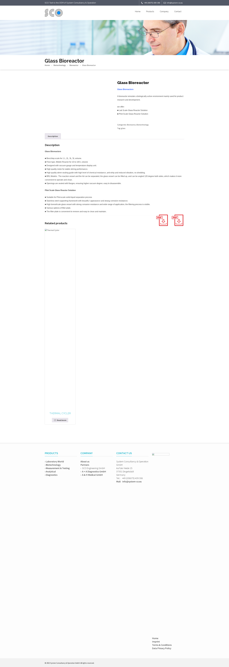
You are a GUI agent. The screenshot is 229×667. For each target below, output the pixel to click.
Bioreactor (74, 65)
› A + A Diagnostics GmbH (93, 471)
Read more (61, 420)
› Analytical (50, 471)
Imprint (156, 641)
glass (123, 128)
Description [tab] (53, 136)
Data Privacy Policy (161, 648)
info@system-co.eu (175, 3)
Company (164, 11)
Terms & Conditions (162, 644)
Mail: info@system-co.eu (129, 481)
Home (137, 11)
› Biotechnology (53, 464)
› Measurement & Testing (57, 468)
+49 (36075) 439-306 (152, 3)
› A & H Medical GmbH (92, 474)
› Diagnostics (51, 474)
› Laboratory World (54, 461)
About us (85, 461)
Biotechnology (60, 65)
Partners (85, 464)
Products (150, 11)
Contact (177, 11)
